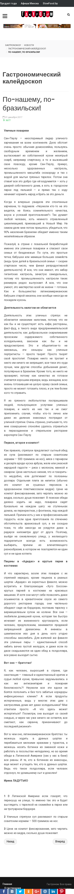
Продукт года (8, 3)
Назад (10, 841)
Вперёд (60, 841)
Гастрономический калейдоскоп (27, 48)
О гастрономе (12, 888)
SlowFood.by (50, 3)
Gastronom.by (13, 45)
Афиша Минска (30, 3)
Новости (29, 45)
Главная (7, 884)
